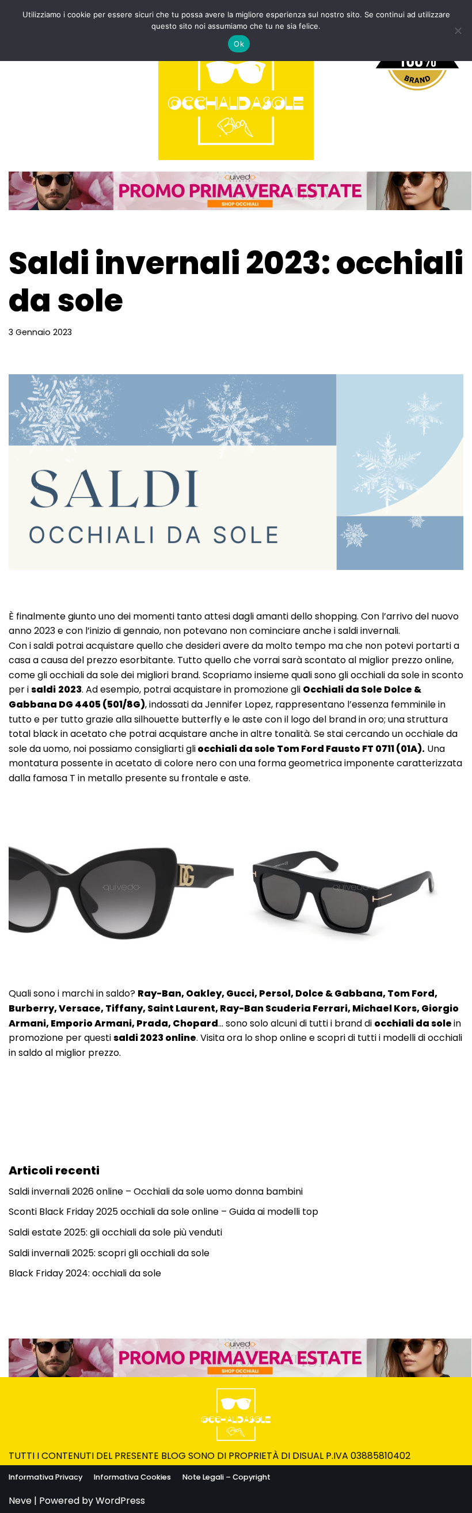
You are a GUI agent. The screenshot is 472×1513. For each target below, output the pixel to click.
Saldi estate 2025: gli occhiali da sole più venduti (115, 1232)
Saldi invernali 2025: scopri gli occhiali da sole (109, 1253)
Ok (239, 43)
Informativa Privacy (45, 1477)
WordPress (120, 1500)
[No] (457, 30)
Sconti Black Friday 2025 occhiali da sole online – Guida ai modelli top (163, 1211)
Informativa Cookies (132, 1477)
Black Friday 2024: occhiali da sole (85, 1273)
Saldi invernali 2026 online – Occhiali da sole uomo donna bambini (156, 1191)
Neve (20, 1500)
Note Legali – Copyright (226, 1477)
